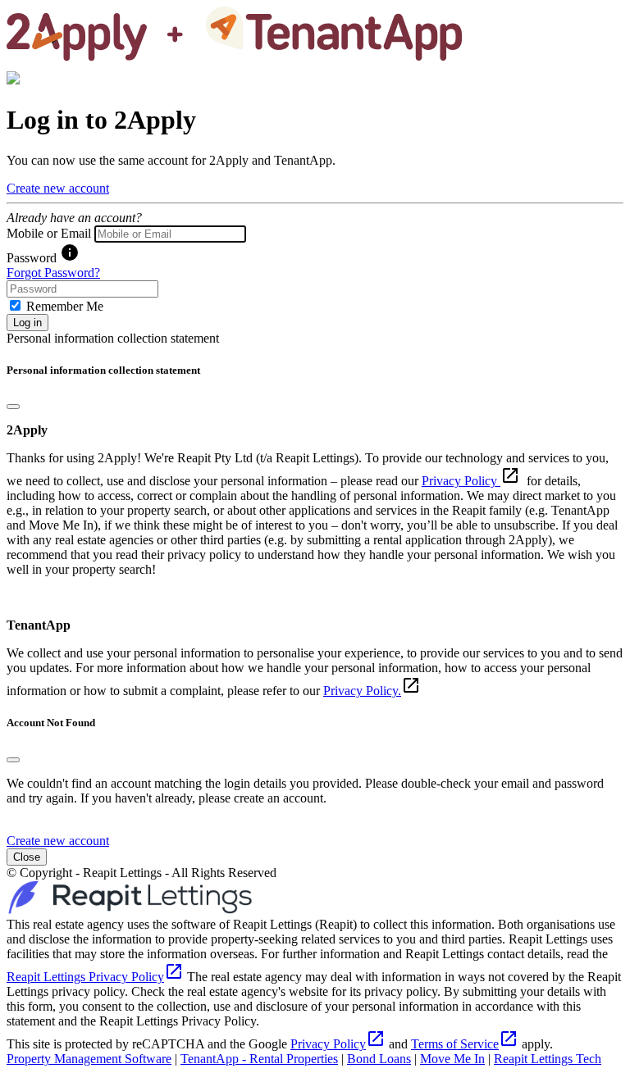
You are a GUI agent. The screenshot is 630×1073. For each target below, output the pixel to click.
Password (32, 258)
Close (26, 857)
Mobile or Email (49, 233)
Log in (27, 322)
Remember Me (64, 306)
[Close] (13, 406)
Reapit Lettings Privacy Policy (95, 977)
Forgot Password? (53, 273)
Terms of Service (464, 1044)
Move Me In (452, 1059)
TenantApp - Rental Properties (259, 1059)
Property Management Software (89, 1059)
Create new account (58, 188)
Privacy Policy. (362, 691)
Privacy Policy (461, 481)
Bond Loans (379, 1059)
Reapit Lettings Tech (547, 1059)
